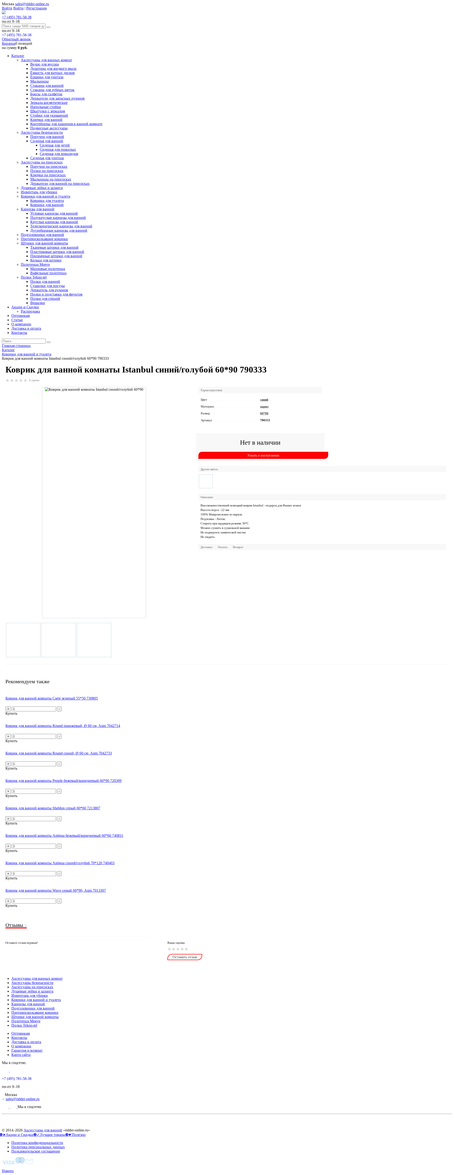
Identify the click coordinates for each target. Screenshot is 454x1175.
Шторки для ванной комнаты (44, 243)
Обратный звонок (16, 39)
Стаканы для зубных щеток (52, 90)
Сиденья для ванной (46, 141)
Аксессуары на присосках (42, 162)
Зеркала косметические (49, 103)
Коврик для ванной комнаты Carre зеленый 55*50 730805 (51, 698)
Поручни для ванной (47, 137)
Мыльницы (39, 81)
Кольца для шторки (45, 260)
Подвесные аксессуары (49, 128)
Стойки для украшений (49, 115)
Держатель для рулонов (49, 290)
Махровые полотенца (47, 269)
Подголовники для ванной (42, 235)
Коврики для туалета (47, 201)
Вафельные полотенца (48, 273)
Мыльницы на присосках (50, 179)
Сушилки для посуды (47, 286)
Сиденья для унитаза (47, 158)
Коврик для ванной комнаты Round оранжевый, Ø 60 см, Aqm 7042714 (62, 726)
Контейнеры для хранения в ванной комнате (66, 124)
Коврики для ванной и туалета (45, 196)
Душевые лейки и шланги (42, 188)
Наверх (8, 1171)
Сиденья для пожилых (58, 149)
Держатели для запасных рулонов (57, 98)
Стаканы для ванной (47, 86)
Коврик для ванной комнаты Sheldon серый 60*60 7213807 (52, 808)
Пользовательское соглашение (35, 1151)
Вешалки (37, 303)
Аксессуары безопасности (42, 132)
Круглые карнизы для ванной (54, 222)
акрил (264, 406)
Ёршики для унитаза (46, 77)
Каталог (17, 56)
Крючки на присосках (48, 175)
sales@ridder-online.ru (32, 4)
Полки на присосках (46, 171)
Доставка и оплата (26, 328)
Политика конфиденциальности (37, 1143)
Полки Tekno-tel (34, 277)
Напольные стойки (45, 107)
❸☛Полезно (75, 1135)
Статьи (17, 320)
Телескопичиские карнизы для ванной (61, 226)
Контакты (19, 333)
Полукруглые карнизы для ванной (58, 218)
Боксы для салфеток (46, 94)
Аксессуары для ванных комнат (46, 60)
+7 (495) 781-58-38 (16, 17)
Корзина (8, 43)
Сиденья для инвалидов (59, 154)
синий (264, 399)
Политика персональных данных (38, 1147)
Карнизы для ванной (37, 209)
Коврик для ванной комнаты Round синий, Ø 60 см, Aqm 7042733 (58, 753)
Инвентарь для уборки (39, 192)
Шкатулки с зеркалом (47, 111)
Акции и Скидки (25, 307)
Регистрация (36, 8)
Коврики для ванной (47, 205)
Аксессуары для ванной (43, 1130)
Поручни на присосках (48, 166)
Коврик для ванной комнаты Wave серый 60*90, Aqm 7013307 (55, 890)
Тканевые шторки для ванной (54, 247)
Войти (7, 8)
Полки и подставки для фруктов (56, 294)
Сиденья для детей (55, 145)
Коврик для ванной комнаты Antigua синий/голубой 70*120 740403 (59, 863)
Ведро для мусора (44, 64)
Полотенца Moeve (35, 264)
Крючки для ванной (46, 120)
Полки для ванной (45, 281)
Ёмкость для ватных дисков (52, 73)
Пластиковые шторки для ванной (57, 252)
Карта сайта (21, 1055)
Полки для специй (45, 299)
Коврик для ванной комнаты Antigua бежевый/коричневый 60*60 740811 (64, 836)
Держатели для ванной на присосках (60, 184)
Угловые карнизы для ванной (54, 213)
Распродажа (30, 311)
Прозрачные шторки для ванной (56, 256)
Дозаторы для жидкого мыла (53, 69)
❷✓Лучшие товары (49, 1135)
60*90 (264, 413)
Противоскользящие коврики (44, 239)
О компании (21, 324)
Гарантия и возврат (27, 1050)
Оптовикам (20, 316)
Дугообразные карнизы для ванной (58, 230)
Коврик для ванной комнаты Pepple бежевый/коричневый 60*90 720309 (63, 781)
